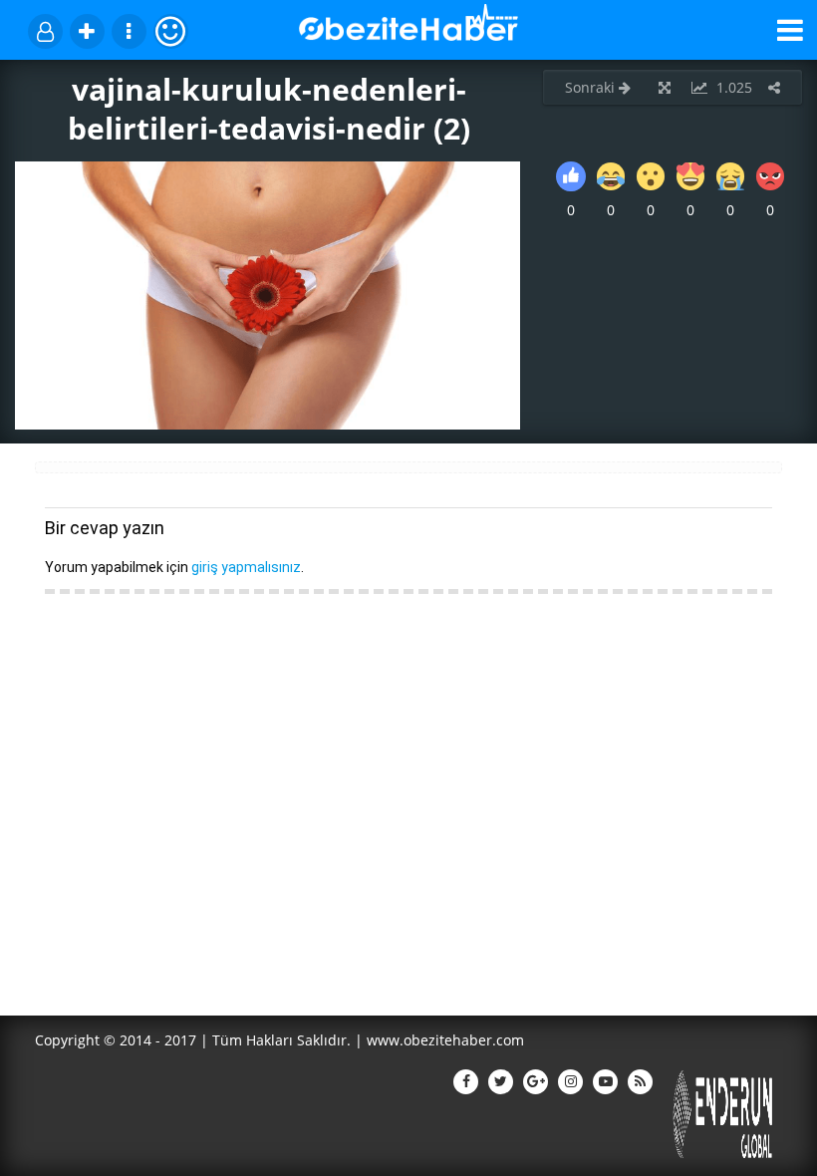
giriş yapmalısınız (246, 567)
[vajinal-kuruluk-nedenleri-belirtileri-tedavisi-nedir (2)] (267, 424)
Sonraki (592, 87)
